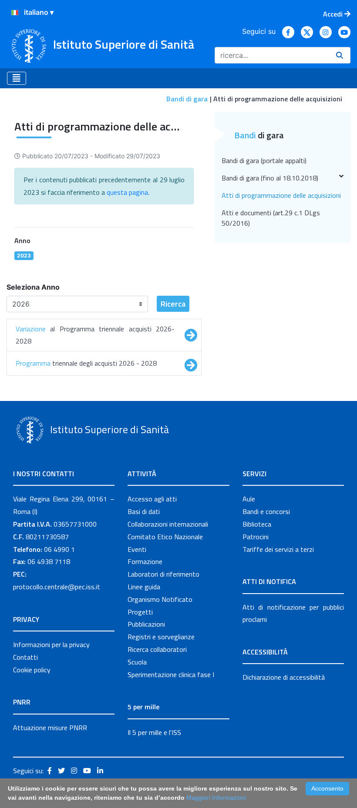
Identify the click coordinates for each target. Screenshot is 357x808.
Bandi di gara (187, 98)
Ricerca (173, 304)
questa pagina (127, 192)
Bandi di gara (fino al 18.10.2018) (270, 178)
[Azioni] (15, 12)
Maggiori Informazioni (216, 797)
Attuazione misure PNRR (50, 727)
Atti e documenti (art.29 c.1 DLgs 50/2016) (271, 217)
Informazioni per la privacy (51, 644)
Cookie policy (32, 669)
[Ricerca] (340, 55)
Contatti (25, 657)
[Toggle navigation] (16, 78)
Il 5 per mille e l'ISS (154, 732)
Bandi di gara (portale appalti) (264, 160)
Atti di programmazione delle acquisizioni (281, 195)
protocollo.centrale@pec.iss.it (56, 586)
